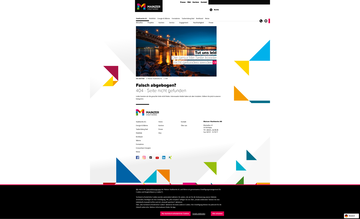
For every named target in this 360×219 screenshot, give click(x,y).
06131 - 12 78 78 (212, 130)
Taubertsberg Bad (188, 18)
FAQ (189, 2)
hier (174, 207)
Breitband (139, 137)
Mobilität (152, 18)
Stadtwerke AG (141, 18)
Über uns (184, 125)
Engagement (183, 22)
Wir (137, 189)
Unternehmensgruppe (153, 189)
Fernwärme (140, 144)
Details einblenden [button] (198, 214)
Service (171, 22)
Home (160, 122)
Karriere (196, 2)
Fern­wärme (176, 18)
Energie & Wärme (164, 18)
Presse (183, 2)
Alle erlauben (217, 213)
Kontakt (204, 2)
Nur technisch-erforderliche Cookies (175, 213)
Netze (207, 18)
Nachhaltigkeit (198, 22)
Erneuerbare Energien (143, 148)
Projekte (151, 22)
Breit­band (199, 18)
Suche (216, 10)
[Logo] (147, 111)
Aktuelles (139, 22)
